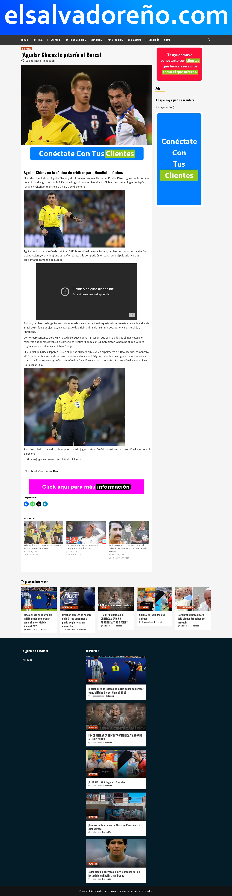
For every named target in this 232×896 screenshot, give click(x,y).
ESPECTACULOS (115, 40)
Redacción (48, 60)
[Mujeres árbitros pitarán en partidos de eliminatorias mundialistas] (43, 532)
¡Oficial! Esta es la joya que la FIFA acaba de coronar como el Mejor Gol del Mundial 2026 (38, 620)
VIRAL (167, 40)
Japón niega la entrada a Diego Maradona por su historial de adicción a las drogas (114, 873)
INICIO (24, 40)
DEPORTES (96, 40)
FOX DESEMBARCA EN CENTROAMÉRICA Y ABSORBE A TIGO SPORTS (114, 618)
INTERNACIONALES (76, 40)
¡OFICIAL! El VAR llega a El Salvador (106, 782)
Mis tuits (27, 659)
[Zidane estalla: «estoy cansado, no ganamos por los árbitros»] (86, 532)
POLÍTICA (38, 40)
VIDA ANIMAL (134, 40)
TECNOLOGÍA (152, 40)
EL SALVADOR (54, 40)
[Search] (209, 39)
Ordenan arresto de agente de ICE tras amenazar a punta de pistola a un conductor (76, 620)
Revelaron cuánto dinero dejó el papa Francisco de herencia (191, 618)
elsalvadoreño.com (138, 891)
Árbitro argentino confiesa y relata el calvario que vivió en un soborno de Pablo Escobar (128, 548)
